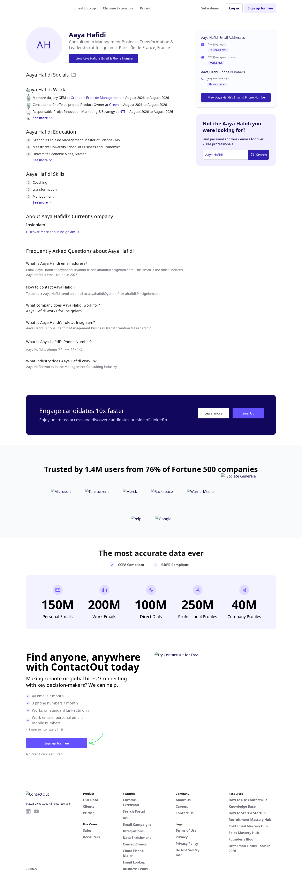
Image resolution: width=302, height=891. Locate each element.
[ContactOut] (46, 8)
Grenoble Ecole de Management (96, 97)
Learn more (213, 413)
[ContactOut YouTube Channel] (36, 837)
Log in (234, 8)
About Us (183, 800)
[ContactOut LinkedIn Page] (28, 837)
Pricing (145, 8)
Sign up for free (260, 8)
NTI (122, 111)
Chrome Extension (118, 8)
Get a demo (210, 8)
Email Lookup (85, 8)
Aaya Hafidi (87, 34)
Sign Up (248, 413)
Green (114, 104)
